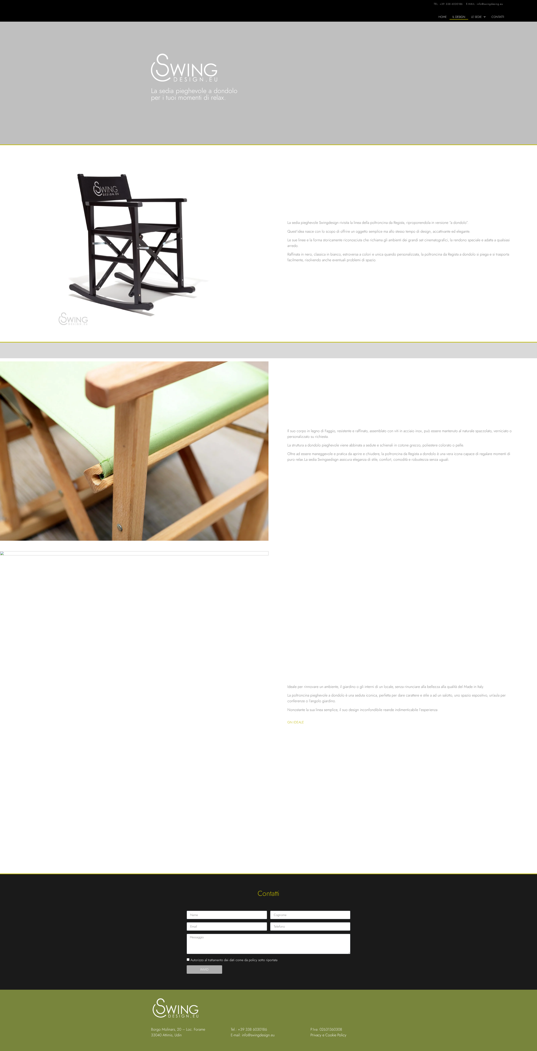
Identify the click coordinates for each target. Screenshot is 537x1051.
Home (442, 17)
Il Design (458, 17)
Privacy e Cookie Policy (328, 1035)
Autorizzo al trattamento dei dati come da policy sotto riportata (233, 960)
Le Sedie (476, 17)
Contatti (497, 17)
